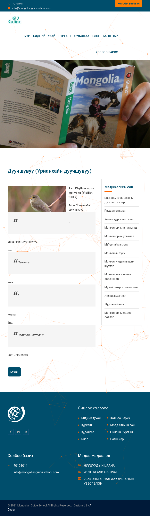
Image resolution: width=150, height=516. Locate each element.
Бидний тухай (44, 36)
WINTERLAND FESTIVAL (101, 472)
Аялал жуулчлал (115, 296)
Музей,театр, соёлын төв (121, 287)
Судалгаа (81, 36)
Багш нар (110, 36)
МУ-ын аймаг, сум (116, 244)
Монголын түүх (114, 253)
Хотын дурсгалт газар (119, 219)
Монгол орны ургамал (119, 236)
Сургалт (64, 36)
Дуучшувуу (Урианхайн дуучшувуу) (50, 171)
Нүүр (26, 36)
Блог (96, 36)
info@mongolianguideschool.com (31, 8)
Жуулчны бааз (114, 304)
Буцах (14, 371)
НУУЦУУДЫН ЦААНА (99, 465)
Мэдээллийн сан (122, 425)
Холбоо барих (107, 52)
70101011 (17, 3)
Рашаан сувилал (115, 210)
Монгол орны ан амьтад (120, 227)
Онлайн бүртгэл (128, 3)
